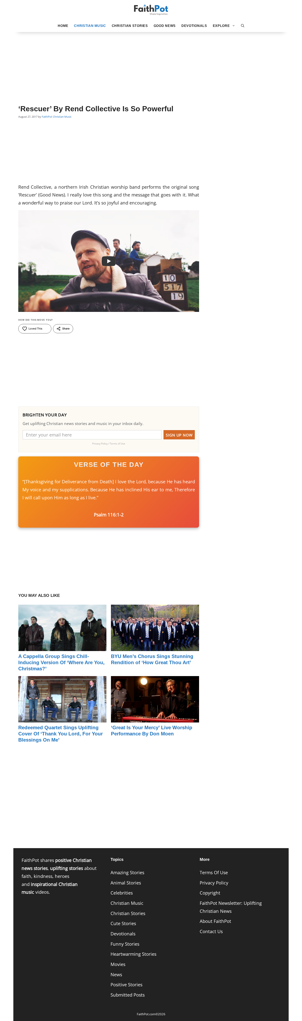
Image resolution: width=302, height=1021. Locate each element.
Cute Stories (123, 923)
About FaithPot (215, 921)
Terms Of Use (214, 872)
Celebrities (122, 893)
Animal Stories (126, 883)
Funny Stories (125, 944)
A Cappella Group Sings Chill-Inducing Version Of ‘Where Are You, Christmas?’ (61, 662)
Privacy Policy (214, 883)
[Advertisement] (151, 61)
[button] (242, 26)
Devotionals (194, 26)
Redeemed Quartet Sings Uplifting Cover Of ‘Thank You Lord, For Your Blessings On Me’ (60, 734)
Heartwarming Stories (133, 954)
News (116, 974)
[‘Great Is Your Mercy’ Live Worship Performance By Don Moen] (155, 718)
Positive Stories (126, 985)
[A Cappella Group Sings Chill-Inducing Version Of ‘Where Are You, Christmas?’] (62, 647)
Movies (118, 964)
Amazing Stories (127, 872)
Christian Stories (130, 26)
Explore (221, 26)
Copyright (210, 893)
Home (63, 26)
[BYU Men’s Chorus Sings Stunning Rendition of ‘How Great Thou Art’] (155, 647)
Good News (165, 26)
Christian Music (90, 26)
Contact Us (211, 931)
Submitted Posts (128, 995)
